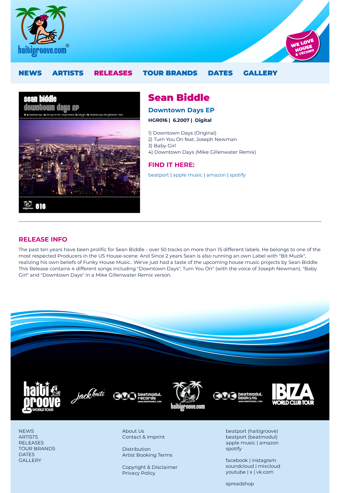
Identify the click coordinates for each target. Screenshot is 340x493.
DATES (220, 73)
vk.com (265, 472)
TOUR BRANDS (170, 73)
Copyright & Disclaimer (149, 467)
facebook (237, 460)
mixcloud (269, 466)
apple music (187, 175)
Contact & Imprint (143, 437)
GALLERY (260, 73)
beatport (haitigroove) (252, 431)
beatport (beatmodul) (252, 437)
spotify (238, 175)
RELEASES (113, 73)
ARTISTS (67, 73)
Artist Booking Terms (147, 455)
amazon (216, 175)
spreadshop (240, 484)
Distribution (136, 449)
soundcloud (240, 466)
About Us (133, 431)
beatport (158, 175)
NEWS (30, 73)
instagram (264, 460)
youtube (236, 472)
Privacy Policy (138, 473)
